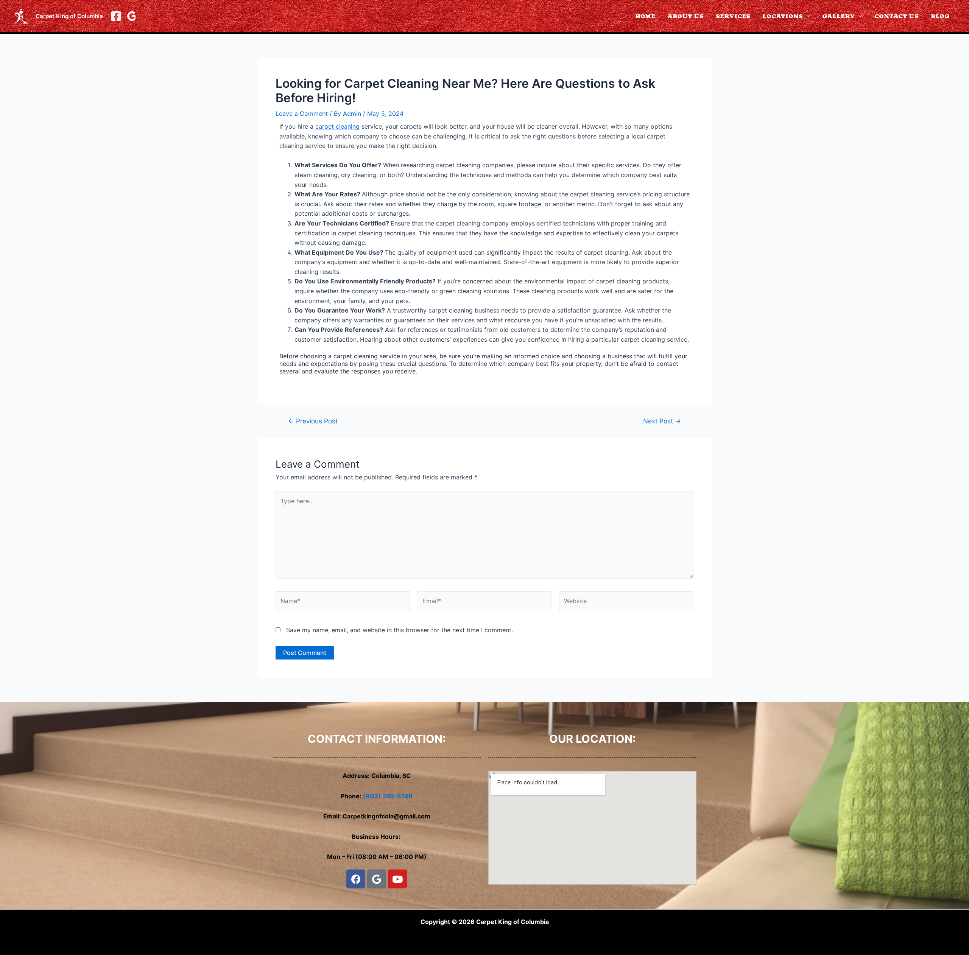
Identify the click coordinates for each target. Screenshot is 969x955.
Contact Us (896, 16)
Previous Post (313, 421)
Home (645, 16)
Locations (782, 16)
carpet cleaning (337, 126)
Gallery (838, 16)
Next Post (662, 421)
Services (733, 16)
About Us (685, 16)
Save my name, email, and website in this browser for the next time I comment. (399, 630)
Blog (940, 16)
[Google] (131, 16)
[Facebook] (116, 16)
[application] (806, 16)
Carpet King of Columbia (69, 16)
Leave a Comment (302, 113)
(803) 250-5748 (388, 796)
